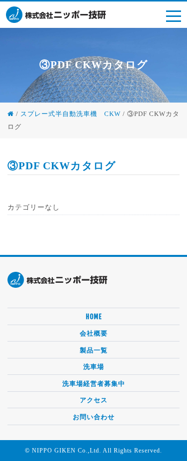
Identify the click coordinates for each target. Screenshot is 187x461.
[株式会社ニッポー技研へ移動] (10, 113)
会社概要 (94, 333)
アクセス (94, 400)
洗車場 (93, 366)
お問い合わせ (94, 417)
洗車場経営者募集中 (93, 383)
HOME (94, 317)
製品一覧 (94, 350)
